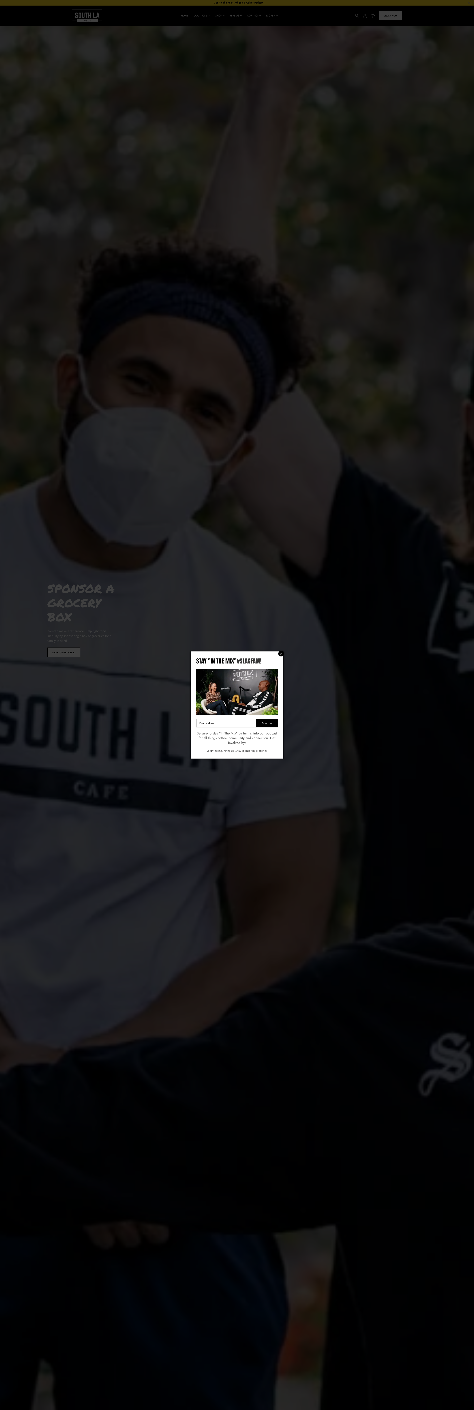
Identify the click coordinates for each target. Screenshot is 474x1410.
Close (281, 653)
